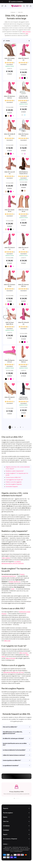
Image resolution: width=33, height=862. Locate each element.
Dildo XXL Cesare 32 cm (9, 210)
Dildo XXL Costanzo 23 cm (9, 285)
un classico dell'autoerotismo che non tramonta (13, 562)
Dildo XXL (20, 12)
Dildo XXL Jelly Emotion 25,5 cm (23, 97)
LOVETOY (9, 68)
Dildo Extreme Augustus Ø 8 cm (23, 398)
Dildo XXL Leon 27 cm (23, 248)
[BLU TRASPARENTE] (25, 115)
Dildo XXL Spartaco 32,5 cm (9, 97)
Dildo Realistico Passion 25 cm (23, 172)
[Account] (5, 6)
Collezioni (13, 12)
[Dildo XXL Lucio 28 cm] (9, 163)
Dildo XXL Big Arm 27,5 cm (10, 361)
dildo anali (7, 641)
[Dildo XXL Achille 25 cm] (9, 125)
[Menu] (2, 6)
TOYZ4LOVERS (23, 69)
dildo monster (26, 31)
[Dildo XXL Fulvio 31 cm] (23, 49)
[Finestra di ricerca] (23, 6)
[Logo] (16, 6)
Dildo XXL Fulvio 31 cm (23, 59)
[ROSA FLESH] (20, 78)
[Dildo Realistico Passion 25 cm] (23, 163)
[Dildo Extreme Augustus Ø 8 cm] (23, 388)
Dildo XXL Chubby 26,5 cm (10, 59)
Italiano (5, 844)
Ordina (8, 40)
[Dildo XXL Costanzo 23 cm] (9, 276)
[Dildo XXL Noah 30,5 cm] (23, 351)
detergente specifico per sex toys (13, 672)
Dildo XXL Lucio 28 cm (10, 172)
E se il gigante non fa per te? (14, 480)
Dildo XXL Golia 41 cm (10, 248)
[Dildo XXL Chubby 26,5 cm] (9, 49)
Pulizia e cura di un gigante (13, 482)
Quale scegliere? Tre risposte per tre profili (17, 474)
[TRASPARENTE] (22, 115)
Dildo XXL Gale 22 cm (10, 398)
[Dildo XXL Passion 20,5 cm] (23, 125)
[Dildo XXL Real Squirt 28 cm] (9, 314)
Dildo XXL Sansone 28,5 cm (23, 285)
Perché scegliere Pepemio (14, 484)
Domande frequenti (12, 486)
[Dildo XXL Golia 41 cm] (9, 239)
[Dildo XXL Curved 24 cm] (23, 201)
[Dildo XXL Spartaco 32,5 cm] (9, 87)
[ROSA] (8, 379)
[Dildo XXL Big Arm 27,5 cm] (9, 351)
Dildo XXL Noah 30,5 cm (23, 361)
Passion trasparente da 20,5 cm (13, 575)
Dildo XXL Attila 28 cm (23, 323)
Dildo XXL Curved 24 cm (23, 210)
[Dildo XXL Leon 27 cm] (23, 239)
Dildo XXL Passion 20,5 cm (23, 135)
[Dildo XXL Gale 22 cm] (9, 388)
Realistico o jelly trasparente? (15, 471)
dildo (26, 33)
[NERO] (25, 78)
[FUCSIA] (22, 78)
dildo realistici (6, 558)
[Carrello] (30, 6)
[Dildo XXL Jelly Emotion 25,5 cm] (23, 87)
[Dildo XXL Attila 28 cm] (23, 314)
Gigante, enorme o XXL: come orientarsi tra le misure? (18, 468)
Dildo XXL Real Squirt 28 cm (10, 323)
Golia (12, 589)
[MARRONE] (22, 191)
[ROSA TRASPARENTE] (25, 154)
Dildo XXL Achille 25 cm (9, 135)
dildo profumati (10, 658)
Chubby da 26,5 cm (14, 582)
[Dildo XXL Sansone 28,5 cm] (23, 276)
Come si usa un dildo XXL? (13, 477)
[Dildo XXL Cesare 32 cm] (9, 201)
